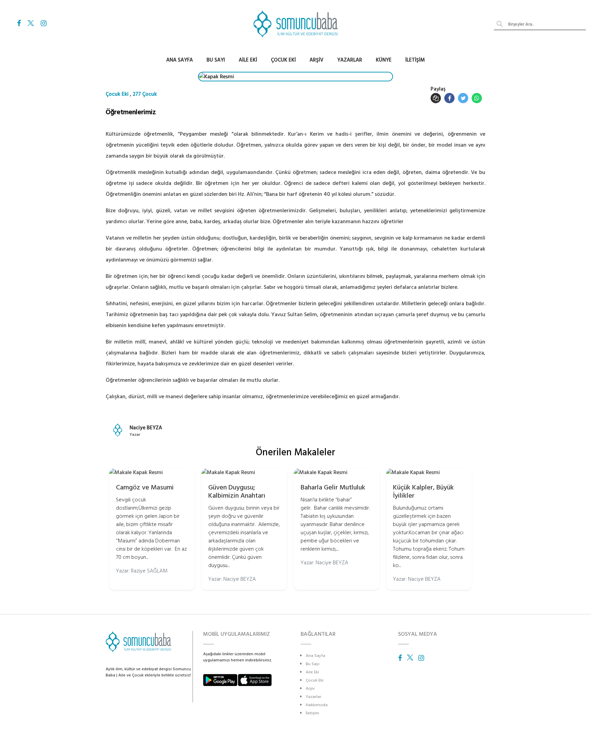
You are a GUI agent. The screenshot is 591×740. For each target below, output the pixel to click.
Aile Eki (248, 60)
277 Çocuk (145, 94)
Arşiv (317, 60)
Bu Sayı (216, 60)
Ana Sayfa (179, 60)
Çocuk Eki (283, 60)
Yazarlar (349, 60)
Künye (384, 60)
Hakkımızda (317, 705)
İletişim (415, 60)
